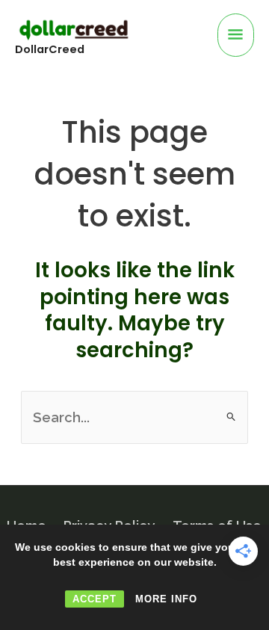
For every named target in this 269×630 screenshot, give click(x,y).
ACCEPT (94, 599)
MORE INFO (166, 599)
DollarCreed (49, 49)
